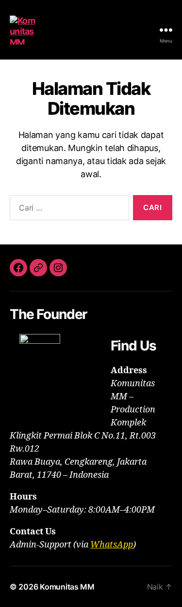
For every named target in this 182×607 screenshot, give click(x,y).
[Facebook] (18, 267)
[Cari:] (67, 209)
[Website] (38, 267)
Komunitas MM (67, 587)
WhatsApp (111, 544)
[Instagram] (58, 267)
